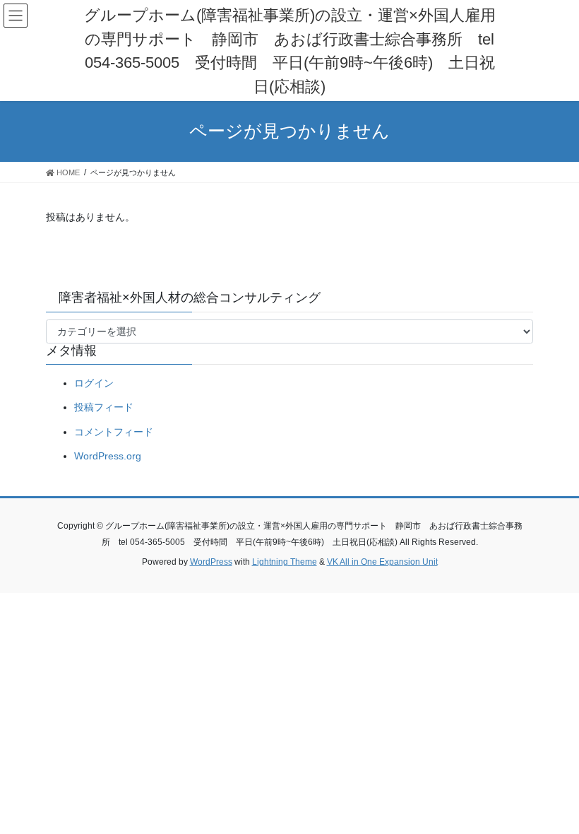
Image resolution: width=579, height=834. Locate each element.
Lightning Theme (284, 562)
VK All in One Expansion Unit (382, 562)
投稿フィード (103, 407)
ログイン (94, 383)
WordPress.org (107, 456)
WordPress (211, 562)
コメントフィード (113, 431)
